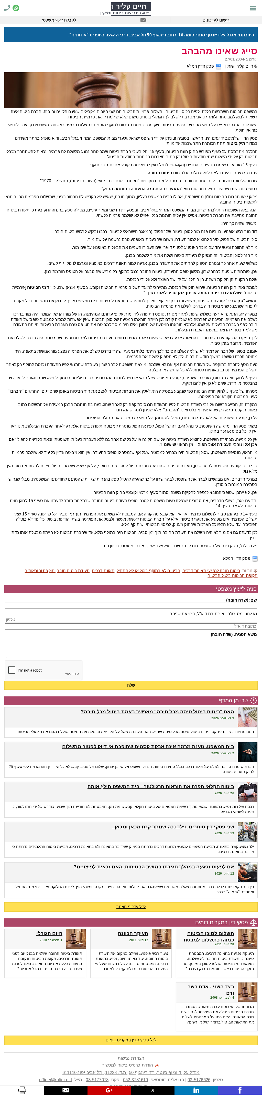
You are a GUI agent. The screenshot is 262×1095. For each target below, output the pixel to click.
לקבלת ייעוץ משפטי (59, 20)
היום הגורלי (49, 933)
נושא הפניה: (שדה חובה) (234, 634)
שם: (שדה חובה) (241, 600)
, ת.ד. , (131, 1072)
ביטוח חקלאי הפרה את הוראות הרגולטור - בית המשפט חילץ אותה (161, 786)
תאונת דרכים (103, 571)
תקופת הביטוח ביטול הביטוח (232, 575)
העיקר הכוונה (133, 933)
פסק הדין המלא (200, 66)
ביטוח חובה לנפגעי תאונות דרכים (211, 571)
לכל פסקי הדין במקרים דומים (131, 1040)
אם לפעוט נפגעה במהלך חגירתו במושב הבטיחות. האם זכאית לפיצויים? (154, 866)
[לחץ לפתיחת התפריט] (253, 7)
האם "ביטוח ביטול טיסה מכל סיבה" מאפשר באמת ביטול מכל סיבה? (157, 711)
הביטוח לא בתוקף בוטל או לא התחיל (148, 571)
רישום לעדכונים (216, 20)
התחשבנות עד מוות (184, 143)
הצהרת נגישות (131, 1058)
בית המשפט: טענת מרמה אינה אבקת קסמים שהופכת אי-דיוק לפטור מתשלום (148, 746)
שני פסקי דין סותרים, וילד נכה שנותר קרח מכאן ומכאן (173, 826)
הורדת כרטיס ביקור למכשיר (127, 1065)
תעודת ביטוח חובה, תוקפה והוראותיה (57, 571)
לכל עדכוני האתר (131, 907)
